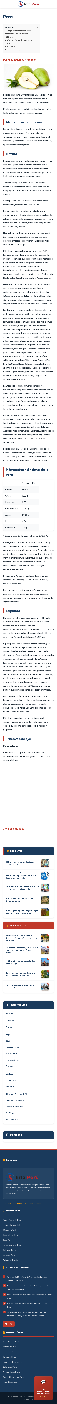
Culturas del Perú (10, 1367)
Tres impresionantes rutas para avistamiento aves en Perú (20, 974)
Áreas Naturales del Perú (13, 1225)
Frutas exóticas (12, 1060)
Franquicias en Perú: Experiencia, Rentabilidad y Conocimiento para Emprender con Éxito (21, 875)
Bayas (8, 1034)
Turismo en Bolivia (10, 1260)
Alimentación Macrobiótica (17, 1094)
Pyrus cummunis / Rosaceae (20, 30)
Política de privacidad (32, 1203)
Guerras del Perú (10, 1352)
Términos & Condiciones (12, 1203)
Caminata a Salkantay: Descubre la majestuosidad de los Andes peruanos (22, 950)
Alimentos (10, 1013)
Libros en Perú (9, 1255)
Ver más (8, 1324)
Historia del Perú (9, 1347)
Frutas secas (11, 1066)
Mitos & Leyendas (10, 1382)
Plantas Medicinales (14, 1107)
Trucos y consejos (14, 50)
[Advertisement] (28, 793)
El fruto (9, 37)
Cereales (10, 1020)
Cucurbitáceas (12, 1047)
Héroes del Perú (9, 1357)
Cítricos (9, 1041)
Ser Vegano (11, 1113)
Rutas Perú (7, 1240)
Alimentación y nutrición (17, 34)
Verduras (10, 1086)
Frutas (9, 1027)
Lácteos (9, 1074)
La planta (10, 46)
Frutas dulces (12, 1053)
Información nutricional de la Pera (19, 41)
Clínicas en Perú (9, 1230)
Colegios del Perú (10, 1250)
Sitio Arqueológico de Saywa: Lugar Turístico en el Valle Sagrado (22, 911)
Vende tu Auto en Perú (12, 1245)
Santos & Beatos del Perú (13, 1377)
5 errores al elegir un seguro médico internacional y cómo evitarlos (22, 887)
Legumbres (11, 1080)
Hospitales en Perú (10, 1235)
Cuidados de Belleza (15, 1100)
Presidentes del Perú (11, 1372)
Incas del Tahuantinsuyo (13, 1362)
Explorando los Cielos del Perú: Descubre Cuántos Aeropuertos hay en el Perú (22, 938)
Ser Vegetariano (13, 1119)
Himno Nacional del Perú (13, 1342)
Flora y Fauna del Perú (12, 1220)
